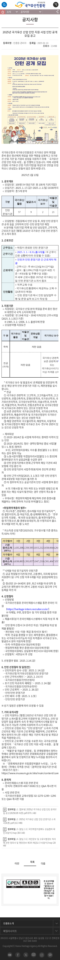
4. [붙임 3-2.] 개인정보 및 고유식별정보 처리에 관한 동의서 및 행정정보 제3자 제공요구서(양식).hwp (29, 842)
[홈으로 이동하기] (2, 12)
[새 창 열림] (9, 954)
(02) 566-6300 (30, 940)
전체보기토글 (55, 5)
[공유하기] (57, 11)
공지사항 (25, 11)
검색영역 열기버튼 (4, 4)
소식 (9, 11)
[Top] (56, 956)
